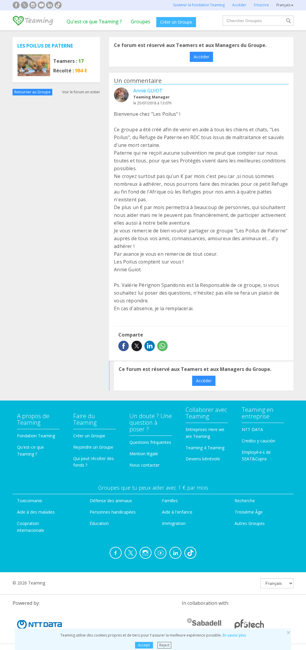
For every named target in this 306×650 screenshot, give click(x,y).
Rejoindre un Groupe (93, 447)
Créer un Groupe (176, 22)
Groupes (140, 21)
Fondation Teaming (36, 436)
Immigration (174, 523)
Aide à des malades (36, 512)
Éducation (99, 523)
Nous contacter (144, 465)
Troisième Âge (249, 512)
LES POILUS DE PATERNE (45, 45)
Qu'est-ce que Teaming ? (94, 21)
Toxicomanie (29, 500)
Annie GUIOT (148, 90)
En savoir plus (234, 635)
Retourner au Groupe (32, 92)
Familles (170, 500)
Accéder (201, 57)
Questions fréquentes (150, 442)
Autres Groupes (250, 523)
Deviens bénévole (203, 459)
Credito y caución (258, 441)
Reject (164, 645)
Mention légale (143, 453)
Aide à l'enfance (177, 512)
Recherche (245, 500)
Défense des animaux (111, 500)
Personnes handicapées (113, 512)
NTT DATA (252, 429)
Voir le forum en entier (81, 92)
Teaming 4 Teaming (205, 447)
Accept (144, 645)
